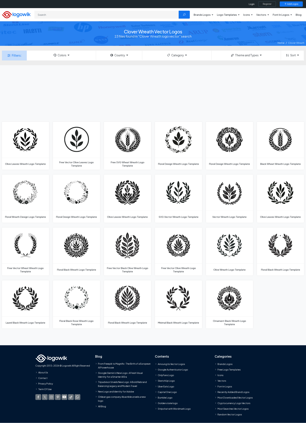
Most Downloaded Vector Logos (235, 397)
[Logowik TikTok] (71, 397)
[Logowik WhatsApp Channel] (77, 397)
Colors (62, 55)
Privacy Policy (45, 383)
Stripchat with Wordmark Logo (174, 408)
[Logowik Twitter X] (45, 397)
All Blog (102, 406)
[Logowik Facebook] (38, 397)
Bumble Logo (165, 397)
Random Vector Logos (230, 414)
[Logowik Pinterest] (58, 397)
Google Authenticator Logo (173, 369)
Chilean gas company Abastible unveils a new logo (122, 398)
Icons (220, 375)
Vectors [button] (261, 14)
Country (119, 55)
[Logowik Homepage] (16, 14)
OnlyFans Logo (166, 375)
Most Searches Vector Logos (233, 408)
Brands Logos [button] (202, 14)
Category (177, 55)
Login (252, 4)
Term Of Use (45, 389)
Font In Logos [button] (281, 14)
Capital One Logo (167, 391)
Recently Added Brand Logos (233, 391)
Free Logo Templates (229, 369)
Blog (299, 14)
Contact (42, 378)
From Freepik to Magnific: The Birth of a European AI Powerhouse (124, 365)
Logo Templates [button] (227, 14)
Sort (293, 55)
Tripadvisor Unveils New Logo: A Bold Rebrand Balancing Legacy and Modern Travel (122, 384)
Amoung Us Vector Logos (171, 363)
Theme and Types (247, 55)
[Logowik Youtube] (64, 397)
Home (281, 42)
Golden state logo (168, 403)
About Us (43, 372)
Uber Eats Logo (166, 386)
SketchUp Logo (166, 380)
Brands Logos (225, 363)
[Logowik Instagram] (51, 397)
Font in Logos (225, 386)
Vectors (222, 380)
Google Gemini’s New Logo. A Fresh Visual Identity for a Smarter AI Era (120, 374)
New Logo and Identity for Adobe (116, 391)
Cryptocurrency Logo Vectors (234, 403)
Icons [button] (246, 14)
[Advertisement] (153, 93)
